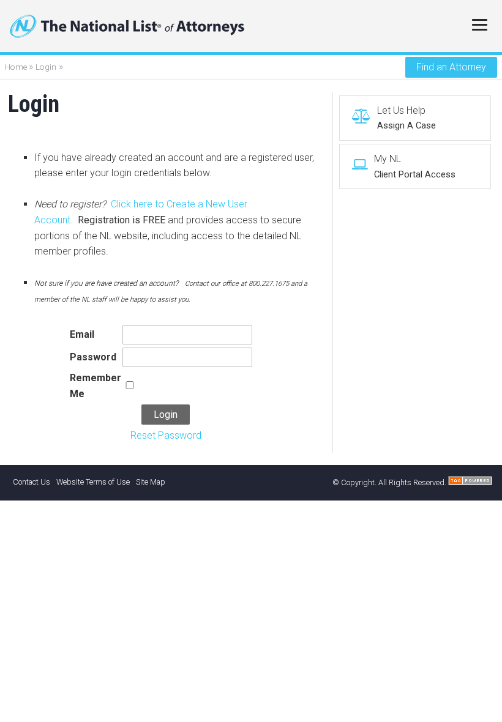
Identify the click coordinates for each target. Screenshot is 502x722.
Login (46, 67)
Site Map (150, 481)
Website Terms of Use (93, 481)
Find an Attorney (451, 67)
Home (17, 67)
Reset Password (165, 435)
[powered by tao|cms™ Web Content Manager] (470, 482)
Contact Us (31, 481)
